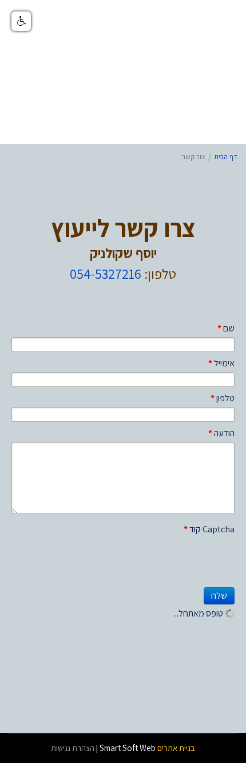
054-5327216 (105, 273)
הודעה (221, 433)
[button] (21, 21)
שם (226, 328)
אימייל (221, 363)
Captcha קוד (209, 529)
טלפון (223, 398)
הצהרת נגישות (72, 748)
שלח (219, 596)
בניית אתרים (176, 747)
